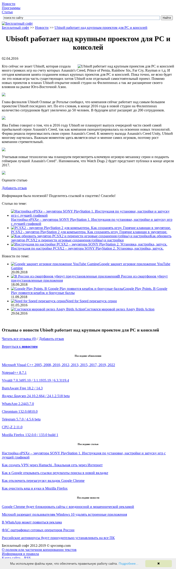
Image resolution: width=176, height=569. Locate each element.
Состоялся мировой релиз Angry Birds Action (119, 309)
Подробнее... (128, 563)
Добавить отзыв (14, 188)
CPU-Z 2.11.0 (12, 427)
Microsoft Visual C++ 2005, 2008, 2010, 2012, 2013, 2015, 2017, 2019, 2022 (58, 365)
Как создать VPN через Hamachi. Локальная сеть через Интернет (52, 465)
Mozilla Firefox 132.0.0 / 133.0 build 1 (30, 435)
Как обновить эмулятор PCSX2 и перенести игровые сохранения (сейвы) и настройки (91, 238)
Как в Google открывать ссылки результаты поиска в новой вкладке (55, 473)
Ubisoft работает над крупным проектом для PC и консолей (101, 28)
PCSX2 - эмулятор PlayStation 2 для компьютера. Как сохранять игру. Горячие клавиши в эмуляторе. (89, 232)
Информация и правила (20, 554)
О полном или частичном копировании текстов (39, 550)
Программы (11, 8)
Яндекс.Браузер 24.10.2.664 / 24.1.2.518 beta (36, 396)
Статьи (7, 12)
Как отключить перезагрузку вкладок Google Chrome (43, 481)
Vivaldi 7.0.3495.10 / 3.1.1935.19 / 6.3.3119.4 (35, 380)
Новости (8, 4)
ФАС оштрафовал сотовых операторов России (38, 530)
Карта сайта (11, 558)
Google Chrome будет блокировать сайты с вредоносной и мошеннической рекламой (68, 507)
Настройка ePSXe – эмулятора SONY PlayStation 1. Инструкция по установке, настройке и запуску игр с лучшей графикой (91, 222)
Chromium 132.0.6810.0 (20, 411)
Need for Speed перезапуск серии (91, 301)
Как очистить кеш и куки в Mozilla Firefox (35, 488)
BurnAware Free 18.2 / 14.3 (22, 388)
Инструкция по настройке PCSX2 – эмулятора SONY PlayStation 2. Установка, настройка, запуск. (87, 248)
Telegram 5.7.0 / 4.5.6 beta (21, 419)
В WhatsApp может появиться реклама (32, 522)
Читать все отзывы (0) (19, 339)
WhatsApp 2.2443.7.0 (18, 404)
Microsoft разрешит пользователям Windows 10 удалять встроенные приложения (64, 514)
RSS (27, 558)
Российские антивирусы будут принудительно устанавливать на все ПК (58, 538)
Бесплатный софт (15, 28)
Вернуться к (20, 346)
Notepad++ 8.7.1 (14, 373)
